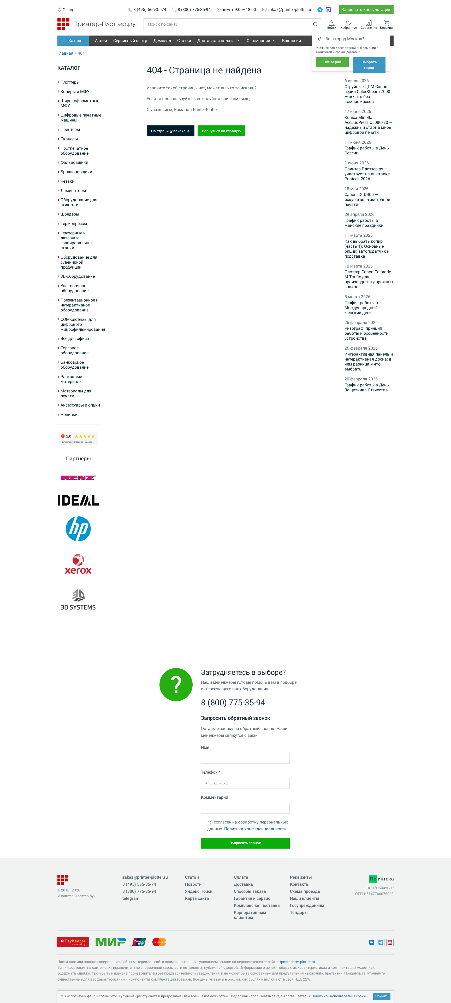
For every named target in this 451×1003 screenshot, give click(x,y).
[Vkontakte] (371, 942)
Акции (101, 40)
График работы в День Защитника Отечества (367, 387)
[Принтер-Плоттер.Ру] (96, 23)
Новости (193, 884)
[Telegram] (320, 9)
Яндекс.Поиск (198, 891)
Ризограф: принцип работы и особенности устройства (366, 333)
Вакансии (291, 40)
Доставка (243, 884)
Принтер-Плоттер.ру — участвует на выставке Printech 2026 (367, 173)
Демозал (162, 40)
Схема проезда (305, 891)
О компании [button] (258, 40)
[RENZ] (78, 477)
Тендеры (299, 912)
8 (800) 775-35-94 (194, 10)
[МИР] (110, 941)
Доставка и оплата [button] (216, 40)
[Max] (328, 9)
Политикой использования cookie (339, 996)
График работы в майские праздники (364, 223)
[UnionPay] (139, 941)
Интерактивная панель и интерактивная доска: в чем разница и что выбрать (369, 362)
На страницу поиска (168, 131)
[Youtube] (390, 942)
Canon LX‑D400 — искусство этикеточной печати (367, 199)
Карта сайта (197, 898)
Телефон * (211, 772)
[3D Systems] (78, 599)
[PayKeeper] (73, 941)
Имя (205, 747)
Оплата (241, 877)
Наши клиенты (304, 898)
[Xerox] (78, 564)
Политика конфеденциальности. (256, 828)
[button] (73, 41)
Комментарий (214, 797)
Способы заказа (250, 891)
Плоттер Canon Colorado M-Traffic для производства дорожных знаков (369, 279)
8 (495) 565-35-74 (149, 10)
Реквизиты (301, 877)
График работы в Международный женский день (361, 307)
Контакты (300, 884)
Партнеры (78, 458)
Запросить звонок (245, 843)
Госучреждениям (307, 905)
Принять (381, 996)
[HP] (78, 528)
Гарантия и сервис (252, 898)
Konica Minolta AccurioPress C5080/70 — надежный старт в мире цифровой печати (368, 125)
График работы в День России (367, 150)
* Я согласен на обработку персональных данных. (247, 825)
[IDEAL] (78, 500)
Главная (65, 53)
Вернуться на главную (221, 131)
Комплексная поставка (257, 905)
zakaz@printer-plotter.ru (289, 10)
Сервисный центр (130, 40)
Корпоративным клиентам (250, 915)
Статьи (184, 40)
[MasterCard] (159, 941)
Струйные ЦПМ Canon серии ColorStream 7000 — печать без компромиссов (367, 94)
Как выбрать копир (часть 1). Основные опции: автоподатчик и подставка (367, 249)
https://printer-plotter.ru (295, 962)
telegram (130, 898)
